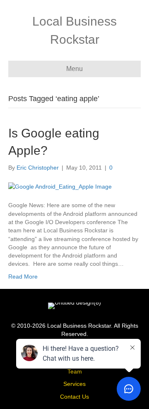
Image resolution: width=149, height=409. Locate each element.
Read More (23, 276)
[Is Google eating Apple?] (60, 186)
